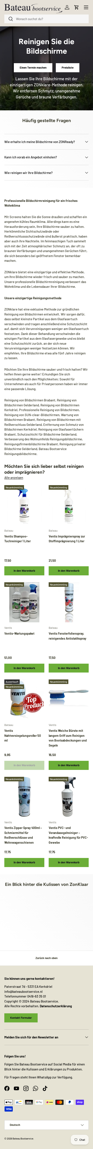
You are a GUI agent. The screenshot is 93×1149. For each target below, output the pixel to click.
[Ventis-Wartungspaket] (24, 602)
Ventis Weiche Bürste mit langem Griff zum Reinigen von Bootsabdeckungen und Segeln (68, 738)
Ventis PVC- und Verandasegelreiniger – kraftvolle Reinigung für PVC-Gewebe (68, 835)
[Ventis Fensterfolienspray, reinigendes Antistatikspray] (69, 602)
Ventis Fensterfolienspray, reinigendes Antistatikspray (67, 636)
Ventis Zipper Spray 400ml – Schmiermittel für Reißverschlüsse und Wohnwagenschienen (23, 835)
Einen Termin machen (33, 67)
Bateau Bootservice (23, 1138)
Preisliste (68, 67)
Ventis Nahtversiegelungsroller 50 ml (22, 735)
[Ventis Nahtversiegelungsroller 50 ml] (24, 699)
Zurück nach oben (46, 958)
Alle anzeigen (13, 478)
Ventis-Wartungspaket (19, 633)
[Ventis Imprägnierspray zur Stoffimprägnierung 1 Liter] (69, 505)
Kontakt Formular (21, 1017)
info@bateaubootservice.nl (23, 991)
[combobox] (46, 18)
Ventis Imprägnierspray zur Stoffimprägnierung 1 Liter (67, 538)
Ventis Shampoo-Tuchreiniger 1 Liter (17, 538)
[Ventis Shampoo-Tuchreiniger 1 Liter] (24, 505)
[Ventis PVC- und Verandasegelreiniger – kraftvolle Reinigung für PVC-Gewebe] (69, 797)
